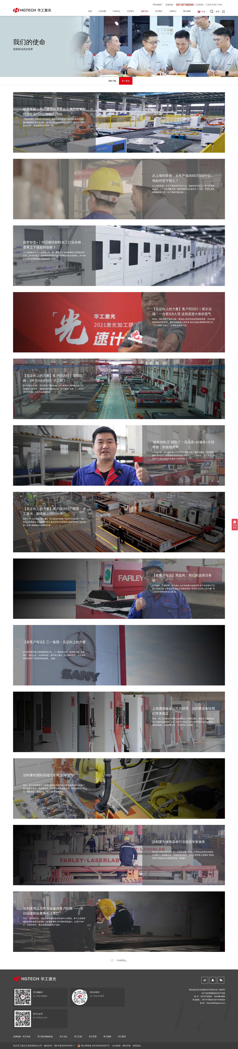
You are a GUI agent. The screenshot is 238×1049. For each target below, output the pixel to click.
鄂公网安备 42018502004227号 (95, 1045)
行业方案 (102, 11)
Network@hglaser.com (216, 1003)
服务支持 (144, 11)
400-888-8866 (219, 996)
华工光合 (63, 1036)
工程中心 (172, 11)
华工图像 (107, 1036)
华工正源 (78, 1036)
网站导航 (126, 1045)
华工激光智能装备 (45, 1036)
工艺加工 (130, 11)
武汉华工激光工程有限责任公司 (27, 1045)
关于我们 (158, 11)
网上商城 (186, 11)
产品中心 (116, 11)
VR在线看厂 (158, 4)
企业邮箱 (116, 1045)
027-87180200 (185, 4)
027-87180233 (219, 999)
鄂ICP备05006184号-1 (64, 1045)
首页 (90, 11)
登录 (218, 11)
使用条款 (137, 1045)
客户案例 (126, 80)
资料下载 (112, 80)
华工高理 (93, 1036)
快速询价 (169, 4)
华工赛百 (122, 1036)
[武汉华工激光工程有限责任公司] (32, 10)
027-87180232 (207, 999)
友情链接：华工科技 (21, 1036)
